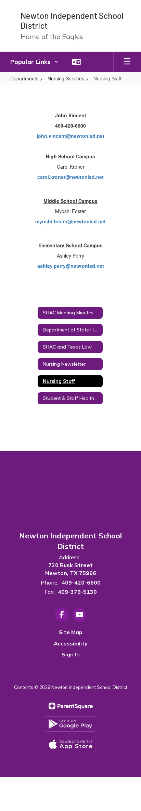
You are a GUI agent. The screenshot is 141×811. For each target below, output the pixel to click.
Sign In (71, 654)
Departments (24, 78)
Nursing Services (66, 78)
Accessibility (71, 643)
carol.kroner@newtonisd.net (70, 176)
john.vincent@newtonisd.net (70, 135)
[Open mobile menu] (127, 62)
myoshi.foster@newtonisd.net (70, 221)
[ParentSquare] (70, 706)
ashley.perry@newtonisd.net (70, 265)
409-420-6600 (81, 582)
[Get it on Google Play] (70, 724)
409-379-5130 (77, 591)
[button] (34, 62)
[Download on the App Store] (70, 744)
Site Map (70, 632)
